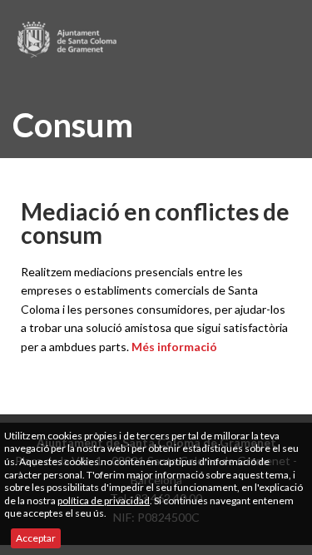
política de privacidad (103, 500)
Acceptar (36, 538)
